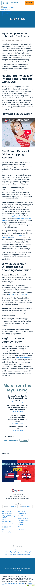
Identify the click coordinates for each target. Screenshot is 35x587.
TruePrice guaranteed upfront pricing (13, 236)
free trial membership (24, 358)
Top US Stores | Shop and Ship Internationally (17, 554)
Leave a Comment (11, 440)
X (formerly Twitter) (17, 541)
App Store (12, 294)
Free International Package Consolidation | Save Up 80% (17, 549)
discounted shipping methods (13, 216)
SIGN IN (5, 3)
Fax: (25, 507)
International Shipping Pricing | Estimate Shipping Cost (17, 552)
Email (14, 456)
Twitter (7, 456)
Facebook (3, 456)
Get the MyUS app (17, 542)
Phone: (10, 507)
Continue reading (17, 402)
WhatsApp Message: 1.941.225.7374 (17, 498)
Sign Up (4, 519)
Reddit (10, 456)
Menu (32, 7)
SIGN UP (29, 3)
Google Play (23, 294)
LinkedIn (21, 456)
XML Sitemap (17, 570)
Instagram (17, 539)
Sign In (24, 440)
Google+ (18, 456)
